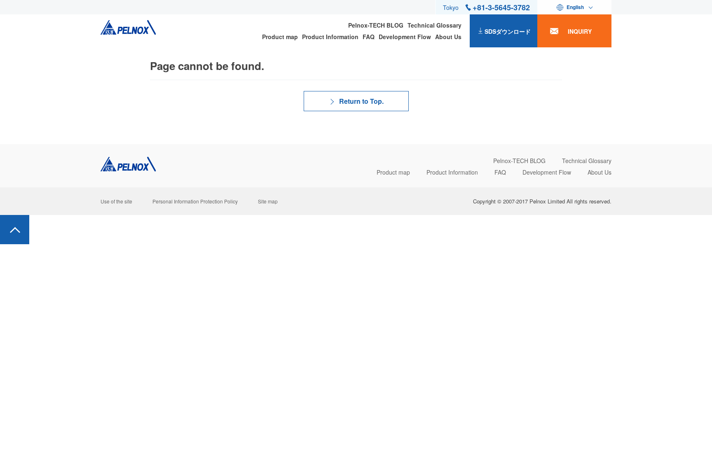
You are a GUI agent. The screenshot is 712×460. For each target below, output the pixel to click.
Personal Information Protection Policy (195, 201)
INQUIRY (580, 31)
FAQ (369, 37)
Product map (280, 37)
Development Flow (405, 37)
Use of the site (116, 201)
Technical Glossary (434, 25)
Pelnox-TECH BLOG (375, 25)
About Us (448, 37)
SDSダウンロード (508, 31)
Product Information (330, 37)
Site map (268, 201)
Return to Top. (361, 101)
